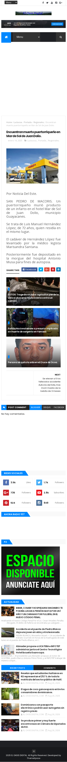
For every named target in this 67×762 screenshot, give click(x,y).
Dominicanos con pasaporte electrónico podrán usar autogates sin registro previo (42, 708)
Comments (50, 668)
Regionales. (39, 122)
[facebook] (43, 3)
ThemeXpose (33, 758)
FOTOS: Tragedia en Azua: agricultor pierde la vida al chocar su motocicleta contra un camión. (33, 298)
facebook (59, 407)
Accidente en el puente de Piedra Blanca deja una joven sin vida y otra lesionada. (38, 630)
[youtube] (52, 3)
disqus (47, 407)
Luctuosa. (18, 122)
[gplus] (60, 3)
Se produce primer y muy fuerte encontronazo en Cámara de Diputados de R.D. (43, 724)
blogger (35, 407)
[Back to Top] (34, 751)
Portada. (28, 122)
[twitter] (47, 3)
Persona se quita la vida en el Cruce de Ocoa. (33, 362)
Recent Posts (17, 668)
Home (9, 122)
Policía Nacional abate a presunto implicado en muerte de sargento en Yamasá (33, 330)
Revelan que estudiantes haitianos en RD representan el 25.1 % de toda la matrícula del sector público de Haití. (42, 676)
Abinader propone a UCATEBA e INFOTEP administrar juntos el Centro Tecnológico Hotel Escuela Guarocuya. (39, 649)
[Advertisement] (33, 76)
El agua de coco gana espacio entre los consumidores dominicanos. (42, 691)
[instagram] (56, 3)
